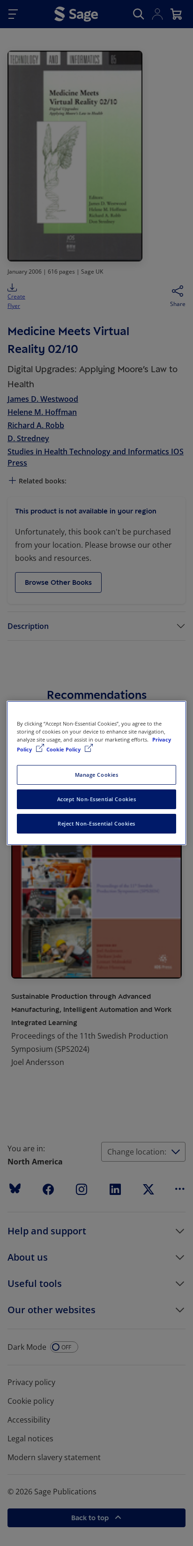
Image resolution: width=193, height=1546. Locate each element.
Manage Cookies (97, 774)
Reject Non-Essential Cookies (96, 823)
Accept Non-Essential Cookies (96, 799)
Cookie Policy (64, 749)
